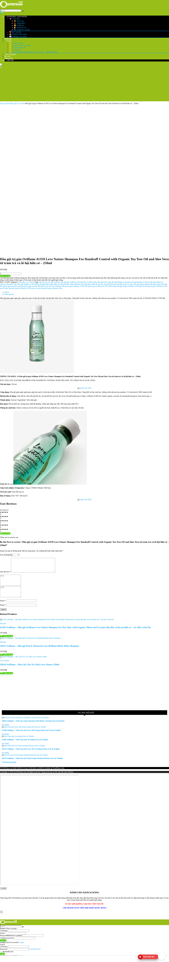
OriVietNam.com (6, 768)
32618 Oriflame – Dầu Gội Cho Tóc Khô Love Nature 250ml (29, 664)
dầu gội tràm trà (110, 284)
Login (2, 954)
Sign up (3, 940)
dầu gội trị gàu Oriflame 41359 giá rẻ (130, 286)
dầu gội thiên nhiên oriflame (70, 284)
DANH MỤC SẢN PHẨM (16, 17)
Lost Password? (35, 949)
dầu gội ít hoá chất (104, 282)
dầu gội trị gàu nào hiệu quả (10, 286)
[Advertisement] (84, 85)
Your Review (5, 572)
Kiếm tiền (8, 39)
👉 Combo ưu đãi (15, 43)
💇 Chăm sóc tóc (20, 27)
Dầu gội (13, 103)
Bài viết (7, 56)
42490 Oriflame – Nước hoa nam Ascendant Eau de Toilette (25, 740)
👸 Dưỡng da (19, 25)
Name (3, 601)
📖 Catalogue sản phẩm (18, 36)
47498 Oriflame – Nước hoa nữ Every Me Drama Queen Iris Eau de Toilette (31, 730)
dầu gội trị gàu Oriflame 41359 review (22, 288)
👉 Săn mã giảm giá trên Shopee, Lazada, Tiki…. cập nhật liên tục (33, 52)
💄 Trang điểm (19, 23)
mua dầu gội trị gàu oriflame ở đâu (49, 288)
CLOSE (3, 888)
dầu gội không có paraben (121, 282)
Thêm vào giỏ (5, 276)
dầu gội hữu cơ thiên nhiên (87, 282)
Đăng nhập (9, 58)
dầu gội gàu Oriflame (68, 282)
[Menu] (1, 64)
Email (3, 605)
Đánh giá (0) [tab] (9, 294)
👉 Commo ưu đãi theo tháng (20, 45)
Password (11, 936)
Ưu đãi (8, 41)
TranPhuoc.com (58, 768)
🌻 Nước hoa (19, 21)
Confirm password (6, 938)
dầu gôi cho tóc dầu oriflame (49, 282)
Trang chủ (3, 103)
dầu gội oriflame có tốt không (28, 284)
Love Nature (20, 103)
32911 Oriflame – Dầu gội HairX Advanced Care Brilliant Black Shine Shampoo (39, 646)
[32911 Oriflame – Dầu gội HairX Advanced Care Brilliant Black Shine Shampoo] (30, 638)
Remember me (7, 952)
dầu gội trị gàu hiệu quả (158, 284)
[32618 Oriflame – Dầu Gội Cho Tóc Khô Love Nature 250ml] (23, 657)
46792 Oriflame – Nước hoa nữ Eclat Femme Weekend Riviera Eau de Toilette (32, 758)
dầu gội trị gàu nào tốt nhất (31, 286)
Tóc (8, 103)
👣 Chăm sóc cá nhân (22, 30)
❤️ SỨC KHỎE (15, 32)
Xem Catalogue (10, 54)
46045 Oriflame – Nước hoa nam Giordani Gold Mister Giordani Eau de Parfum (33, 721)
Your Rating (4, 555)
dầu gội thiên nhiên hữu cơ (49, 284)
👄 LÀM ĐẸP (14, 19)
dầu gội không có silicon (140, 282)
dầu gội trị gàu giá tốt (141, 284)
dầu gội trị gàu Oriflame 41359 (73, 286)
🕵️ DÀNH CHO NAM (18, 34)
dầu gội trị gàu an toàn (124, 284)
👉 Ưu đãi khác (15, 50)
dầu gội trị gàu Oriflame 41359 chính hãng (100, 286)
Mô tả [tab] (7, 292)
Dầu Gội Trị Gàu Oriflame (51, 286)
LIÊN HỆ (10, 60)
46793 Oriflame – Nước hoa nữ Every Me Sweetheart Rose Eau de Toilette (31, 749)
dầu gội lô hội (11, 284)
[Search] (1, 67)
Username (3, 931)
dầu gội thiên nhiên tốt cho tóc (92, 284)
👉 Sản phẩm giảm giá (17, 47)
